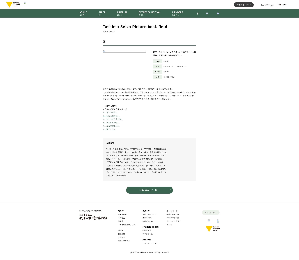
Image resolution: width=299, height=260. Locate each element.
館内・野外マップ (149, 214)
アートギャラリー (174, 221)
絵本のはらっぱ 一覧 (148, 190)
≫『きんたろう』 (110, 112)
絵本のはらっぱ (173, 214)
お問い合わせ (210, 212)
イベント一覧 (147, 234)
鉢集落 (120, 221)
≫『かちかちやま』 (111, 122)
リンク (169, 224)
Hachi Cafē (147, 218)
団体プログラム (124, 241)
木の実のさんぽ (173, 218)
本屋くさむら (147, 221)
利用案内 (121, 234)
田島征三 (121, 218)
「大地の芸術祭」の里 (126, 224)
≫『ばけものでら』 (111, 116)
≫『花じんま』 (109, 129)
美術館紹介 (122, 214)
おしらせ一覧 (172, 211)
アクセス (121, 237)
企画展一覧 (146, 230)
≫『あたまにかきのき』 (113, 119)
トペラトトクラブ (149, 243)
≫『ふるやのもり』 (111, 126)
